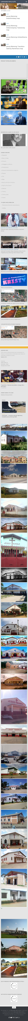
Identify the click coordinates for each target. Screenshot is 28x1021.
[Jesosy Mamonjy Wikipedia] (20, 57)
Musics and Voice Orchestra (8, 182)
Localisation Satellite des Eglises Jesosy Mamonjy (12, 303)
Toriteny (4, 191)
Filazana (4, 173)
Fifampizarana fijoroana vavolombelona (10, 205)
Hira (3, 176)
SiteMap (4, 208)
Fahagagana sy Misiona (7, 164)
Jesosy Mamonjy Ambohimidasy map (10, 339)
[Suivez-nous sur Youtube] (18, 57)
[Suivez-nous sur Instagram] (22, 57)
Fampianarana (5, 167)
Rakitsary (4, 188)
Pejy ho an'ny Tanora (6, 185)
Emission (4, 161)
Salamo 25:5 (4, 357)
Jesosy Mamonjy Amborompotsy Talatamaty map (15, 28)
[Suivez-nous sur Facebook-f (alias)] (16, 57)
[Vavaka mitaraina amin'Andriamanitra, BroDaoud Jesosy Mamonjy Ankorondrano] (14, 118)
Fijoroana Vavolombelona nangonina (10, 170)
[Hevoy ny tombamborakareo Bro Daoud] (14, 86)
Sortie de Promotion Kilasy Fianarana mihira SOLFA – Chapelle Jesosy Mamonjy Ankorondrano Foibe (13, 251)
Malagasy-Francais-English (6, 394)
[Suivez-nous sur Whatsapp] (26, 57)
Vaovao (3, 197)
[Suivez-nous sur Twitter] (24, 57)
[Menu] (26, 1)
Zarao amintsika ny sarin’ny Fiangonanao (10, 319)
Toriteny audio (5, 194)
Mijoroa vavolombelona (6, 287)
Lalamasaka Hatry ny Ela (8, 1)
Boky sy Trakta (5, 158)
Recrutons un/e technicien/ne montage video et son (13, 271)
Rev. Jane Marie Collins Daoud (8, 147)
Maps (7, 14)
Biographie (4, 155)
